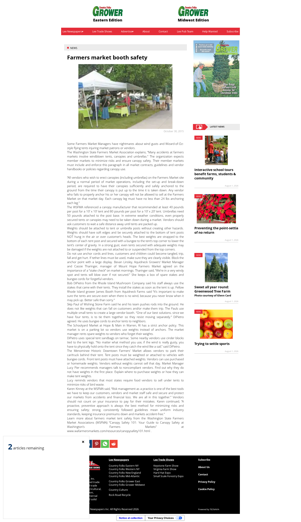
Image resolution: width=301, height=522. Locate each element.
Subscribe (232, 31)
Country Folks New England (125, 472)
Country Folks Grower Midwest (127, 484)
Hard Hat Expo (162, 472)
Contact (163, 31)
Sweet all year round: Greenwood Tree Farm (212, 289)
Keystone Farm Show (165, 465)
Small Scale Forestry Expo (168, 476)
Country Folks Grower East (124, 481)
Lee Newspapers (72, 31)
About (146, 31)
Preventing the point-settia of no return (216, 230)
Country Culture (118, 489)
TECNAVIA (214, 509)
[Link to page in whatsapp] (105, 444)
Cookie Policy (206, 489)
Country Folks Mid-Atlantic (124, 476)
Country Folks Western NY (124, 469)
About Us (204, 467)
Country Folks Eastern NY (124, 465)
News (73, 48)
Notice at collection (131, 517)
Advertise (126, 31)
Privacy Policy (206, 482)
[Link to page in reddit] (114, 444)
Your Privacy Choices (161, 517)
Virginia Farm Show (164, 469)
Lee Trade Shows (102, 31)
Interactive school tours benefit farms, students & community (215, 174)
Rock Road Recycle (120, 495)
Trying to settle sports (212, 343)
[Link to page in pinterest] (96, 444)
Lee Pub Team (185, 31)
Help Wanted (210, 31)
